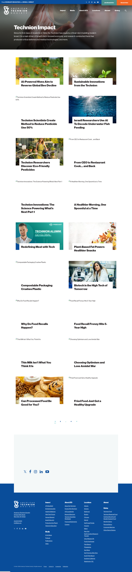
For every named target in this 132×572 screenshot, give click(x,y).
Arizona (86, 509)
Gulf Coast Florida (89, 523)
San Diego (87, 550)
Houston (86, 526)
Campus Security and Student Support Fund (110, 518)
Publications (48, 541)
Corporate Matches (109, 527)
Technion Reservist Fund (110, 514)
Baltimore (87, 511)
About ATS (83, 10)
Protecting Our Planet (51, 523)
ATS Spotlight (49, 506)
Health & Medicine (50, 511)
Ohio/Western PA (89, 539)
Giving (117, 10)
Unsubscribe (58, 566)
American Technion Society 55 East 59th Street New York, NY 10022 (22, 515)
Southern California (89, 558)
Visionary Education (51, 526)
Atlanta (86, 506)
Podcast (47, 538)
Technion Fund (108, 511)
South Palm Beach (89, 556)
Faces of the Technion (71, 509)
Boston (86, 514)
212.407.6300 (18, 521)
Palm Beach (87, 544)
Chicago (86, 517)
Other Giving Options (109, 530)
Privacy (45, 566)
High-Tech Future (50, 514)
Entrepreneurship (50, 509)
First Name (74, 444)
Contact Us (51, 566)
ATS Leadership (69, 511)
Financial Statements (71, 522)
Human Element (49, 517)
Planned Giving (108, 524)
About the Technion (70, 506)
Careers (67, 524)
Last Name (73, 453)
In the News (48, 535)
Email (72, 461)
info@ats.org (17, 523)
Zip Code (73, 470)
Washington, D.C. (89, 561)
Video (47, 544)
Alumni (107, 10)
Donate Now (124, 3)
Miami (86, 528)
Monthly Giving (108, 521)
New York (86, 531)
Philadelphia (87, 547)
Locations (96, 10)
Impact (63, 10)
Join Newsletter (109, 3)
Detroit (86, 520)
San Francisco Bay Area (91, 553)
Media (72, 10)
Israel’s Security (49, 520)
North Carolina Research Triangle (91, 535)
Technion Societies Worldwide (70, 518)
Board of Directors (70, 514)
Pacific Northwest (89, 541)
